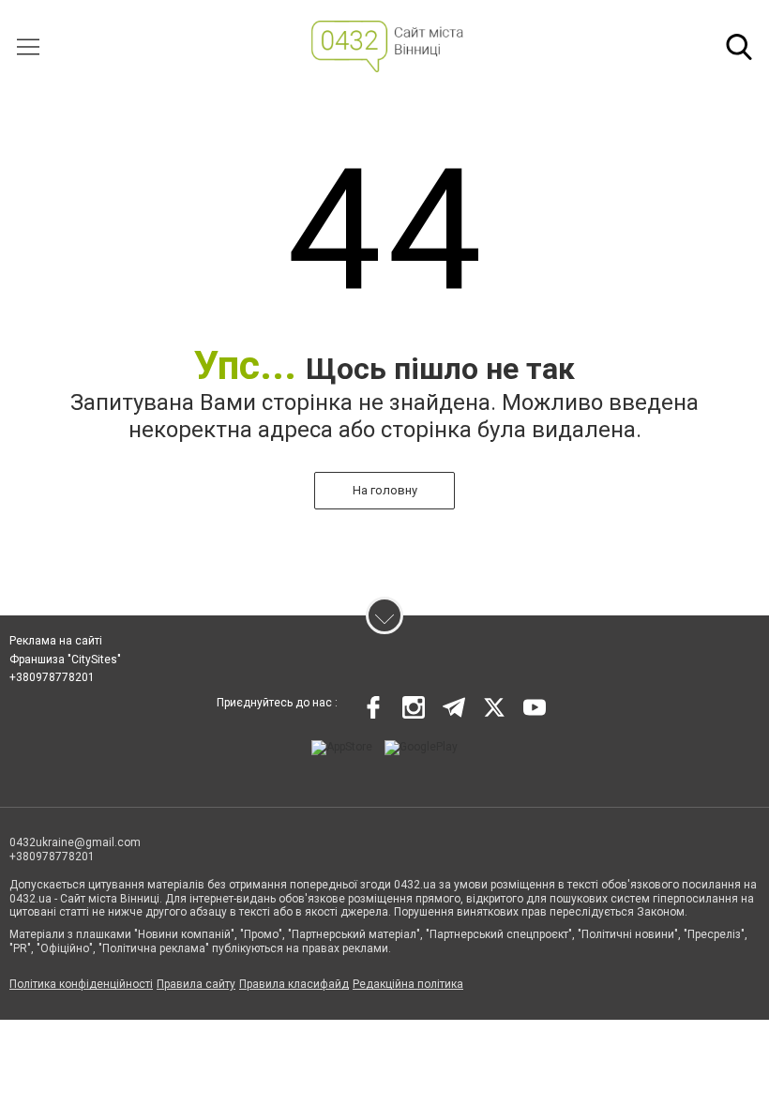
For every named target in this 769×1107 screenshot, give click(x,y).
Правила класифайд (294, 984)
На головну (385, 490)
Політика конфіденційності (81, 984)
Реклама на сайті (55, 640)
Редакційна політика (408, 984)
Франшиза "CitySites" (65, 659)
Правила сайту (196, 984)
